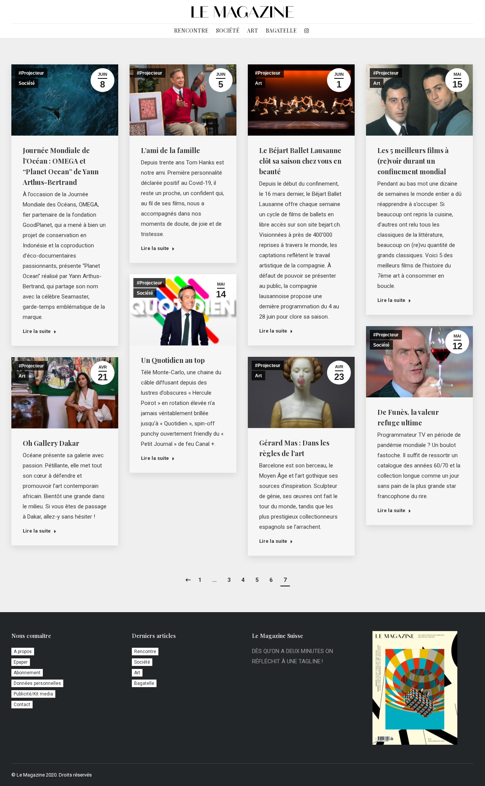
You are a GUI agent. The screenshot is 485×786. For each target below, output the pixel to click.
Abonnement (27, 672)
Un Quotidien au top (173, 360)
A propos (23, 651)
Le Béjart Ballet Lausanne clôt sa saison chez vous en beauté (300, 161)
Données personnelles (37, 683)
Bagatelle (144, 683)
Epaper (21, 662)
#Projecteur (31, 73)
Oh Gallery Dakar (51, 443)
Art (258, 83)
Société (27, 83)
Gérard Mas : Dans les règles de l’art (294, 448)
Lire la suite (37, 331)
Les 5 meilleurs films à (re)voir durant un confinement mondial (413, 161)
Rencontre (145, 651)
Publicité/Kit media (33, 694)
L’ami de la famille (170, 150)
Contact (22, 704)
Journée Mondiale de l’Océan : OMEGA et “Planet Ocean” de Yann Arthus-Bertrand (61, 166)
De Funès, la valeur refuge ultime (408, 417)
